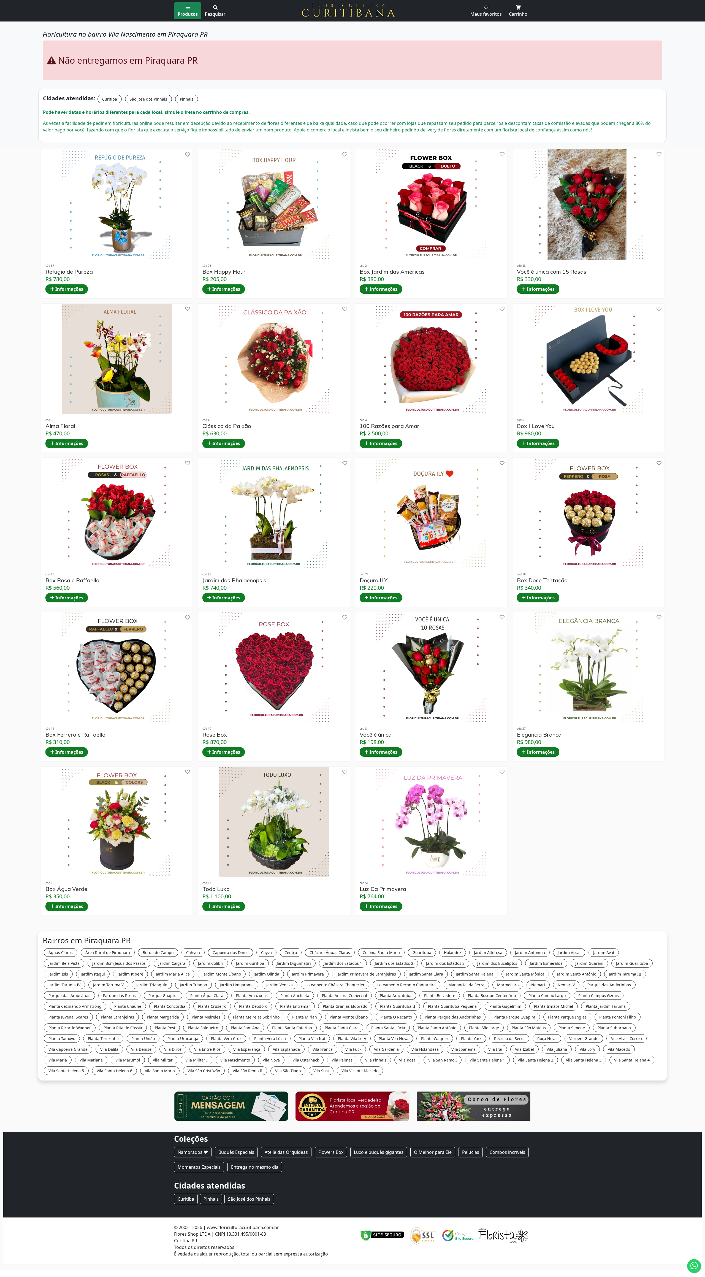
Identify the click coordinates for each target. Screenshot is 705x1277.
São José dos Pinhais (148, 99)
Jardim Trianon (193, 984)
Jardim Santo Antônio (576, 974)
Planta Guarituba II (397, 1006)
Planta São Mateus (529, 1027)
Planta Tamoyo (61, 1038)
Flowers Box (330, 1152)
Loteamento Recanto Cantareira (406, 984)
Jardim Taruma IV (64, 984)
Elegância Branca (539, 734)
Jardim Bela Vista (64, 963)
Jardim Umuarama (237, 984)
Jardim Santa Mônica (525, 974)
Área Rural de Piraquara (107, 952)
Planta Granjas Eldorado (345, 1006)
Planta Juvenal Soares (68, 1017)
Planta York (471, 1038)
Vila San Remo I (442, 1060)
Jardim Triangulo (151, 984)
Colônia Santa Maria (381, 952)
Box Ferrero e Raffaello (75, 734)
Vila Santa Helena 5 (66, 1070)
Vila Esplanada (286, 1049)
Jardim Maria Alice (173, 974)
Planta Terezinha (103, 1038)
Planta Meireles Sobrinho (256, 1017)
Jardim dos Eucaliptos (497, 963)
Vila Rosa (407, 1060)
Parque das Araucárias (69, 995)
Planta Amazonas (252, 995)
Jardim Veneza (279, 984)
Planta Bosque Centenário (492, 995)
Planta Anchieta (294, 995)
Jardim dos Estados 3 (445, 963)
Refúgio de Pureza (69, 271)
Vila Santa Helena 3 (583, 1060)
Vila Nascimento (235, 1060)
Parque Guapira (163, 995)
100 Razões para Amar (389, 426)
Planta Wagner (434, 1038)
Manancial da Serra (466, 984)
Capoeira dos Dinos (230, 952)
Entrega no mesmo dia (254, 1167)
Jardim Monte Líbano (221, 974)
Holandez (452, 952)
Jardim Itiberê (130, 974)
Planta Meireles (206, 1017)
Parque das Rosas (119, 995)
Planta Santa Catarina (292, 1027)
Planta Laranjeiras (117, 1017)
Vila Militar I (196, 1060)
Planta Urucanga (182, 1038)
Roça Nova (547, 1038)
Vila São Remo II (247, 1070)
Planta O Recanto (396, 1017)
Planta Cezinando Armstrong (75, 1006)
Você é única (376, 734)
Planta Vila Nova (393, 1038)
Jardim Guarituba (632, 963)
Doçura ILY (373, 580)
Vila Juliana (557, 1049)
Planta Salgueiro (203, 1027)
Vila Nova (271, 1060)
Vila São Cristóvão (204, 1070)
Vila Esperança (246, 1049)
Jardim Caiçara (171, 963)
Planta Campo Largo (547, 995)
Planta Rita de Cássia (123, 1027)
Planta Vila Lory (352, 1038)
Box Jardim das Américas (392, 271)
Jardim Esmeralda (546, 963)
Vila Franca (323, 1049)
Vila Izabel (524, 1049)
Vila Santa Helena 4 (632, 1060)
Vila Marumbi (127, 1060)
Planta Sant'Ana (245, 1027)
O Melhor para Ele (433, 1152)
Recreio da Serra (509, 1038)
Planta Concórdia (169, 1006)
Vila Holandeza (425, 1049)
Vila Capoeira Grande (68, 1049)
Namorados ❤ (193, 1152)
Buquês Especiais (236, 1152)
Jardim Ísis (58, 974)
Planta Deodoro (253, 1006)
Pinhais (186, 99)
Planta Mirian (304, 1017)
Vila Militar (163, 1060)
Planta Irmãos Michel (553, 1006)
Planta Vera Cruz (226, 1038)
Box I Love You (536, 426)
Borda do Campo (158, 952)
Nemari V (566, 984)
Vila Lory (587, 1049)
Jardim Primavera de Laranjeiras (366, 974)
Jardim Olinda (266, 974)
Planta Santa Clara (342, 1027)
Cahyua (193, 952)
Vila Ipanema (463, 1049)
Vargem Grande (583, 1038)
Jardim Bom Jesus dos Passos (119, 963)
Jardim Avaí (603, 952)
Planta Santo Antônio (437, 1027)
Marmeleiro (508, 984)
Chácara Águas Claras (330, 952)
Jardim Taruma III (625, 974)
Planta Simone (571, 1027)
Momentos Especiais (199, 1167)
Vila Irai (495, 1049)
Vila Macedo (619, 1049)
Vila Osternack (305, 1060)
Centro (290, 952)
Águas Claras (60, 952)
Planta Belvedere (439, 995)
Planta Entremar (295, 1006)
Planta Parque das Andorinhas (453, 1017)
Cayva (266, 952)
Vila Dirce (172, 1049)
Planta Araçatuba (395, 995)
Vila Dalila (109, 1049)
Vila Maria (57, 1060)
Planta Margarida (163, 1017)
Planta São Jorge (484, 1027)
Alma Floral (60, 426)
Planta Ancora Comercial (344, 995)
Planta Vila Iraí (312, 1038)
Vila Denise (141, 1049)
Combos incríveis (507, 1152)
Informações (68, 289)
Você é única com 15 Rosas (551, 271)
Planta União (143, 1038)
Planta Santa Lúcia (388, 1027)
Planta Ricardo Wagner (69, 1027)
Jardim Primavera (308, 974)
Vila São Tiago (288, 1070)
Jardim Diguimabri (294, 963)
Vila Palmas (342, 1060)
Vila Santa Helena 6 (114, 1070)
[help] (187, 154)
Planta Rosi (165, 1027)
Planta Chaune (127, 1006)
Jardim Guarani (589, 963)
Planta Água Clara (206, 995)
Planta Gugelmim (505, 1006)
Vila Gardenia (386, 1049)
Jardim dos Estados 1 (343, 963)
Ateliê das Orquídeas (286, 1152)
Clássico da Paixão (226, 426)
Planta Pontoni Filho (617, 1017)
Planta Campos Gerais (598, 995)
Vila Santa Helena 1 (487, 1060)
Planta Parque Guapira (514, 1017)
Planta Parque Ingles (567, 1017)
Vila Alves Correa (626, 1038)
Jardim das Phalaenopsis (234, 580)
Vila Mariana (91, 1060)
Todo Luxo (216, 889)
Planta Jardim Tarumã (606, 1006)
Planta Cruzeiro (212, 1006)
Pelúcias (470, 1152)
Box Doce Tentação (542, 580)
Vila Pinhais (375, 1060)
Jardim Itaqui (93, 974)
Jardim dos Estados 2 (394, 963)
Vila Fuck (353, 1049)
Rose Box (214, 734)
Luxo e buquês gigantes (378, 1152)
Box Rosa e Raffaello (72, 580)
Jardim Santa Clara (426, 974)
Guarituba (422, 952)
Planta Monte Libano (349, 1017)
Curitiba (109, 99)
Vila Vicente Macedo (359, 1070)
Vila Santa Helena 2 (535, 1060)
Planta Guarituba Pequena (452, 1006)
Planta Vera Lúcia (270, 1038)
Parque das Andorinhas (609, 984)
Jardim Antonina (530, 952)
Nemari (538, 984)
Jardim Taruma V (108, 984)
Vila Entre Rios (207, 1049)
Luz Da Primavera (383, 889)
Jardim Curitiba (250, 963)
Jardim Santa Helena (475, 974)
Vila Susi (321, 1070)
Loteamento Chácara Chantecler (335, 984)
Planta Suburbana (614, 1027)
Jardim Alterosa (488, 952)
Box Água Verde (66, 889)
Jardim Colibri (210, 963)
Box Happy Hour (224, 271)
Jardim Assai (569, 952)
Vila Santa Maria (160, 1070)
